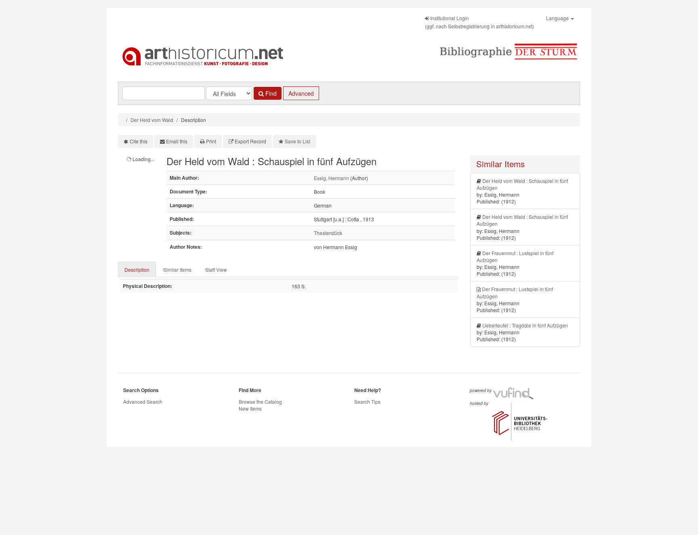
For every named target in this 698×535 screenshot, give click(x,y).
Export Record (250, 141)
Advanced (301, 93)
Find (270, 93)
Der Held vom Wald (151, 119)
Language (558, 18)
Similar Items (177, 269)
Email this (176, 141)
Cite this (138, 141)
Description (136, 269)
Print (211, 141)
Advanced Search (142, 401)
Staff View (216, 269)
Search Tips (367, 401)
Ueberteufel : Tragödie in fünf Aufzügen (525, 325)
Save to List (297, 141)
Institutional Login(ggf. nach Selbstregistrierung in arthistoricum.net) (479, 22)
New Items (250, 408)
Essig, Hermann (331, 177)
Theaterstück (328, 232)
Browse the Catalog (260, 401)
